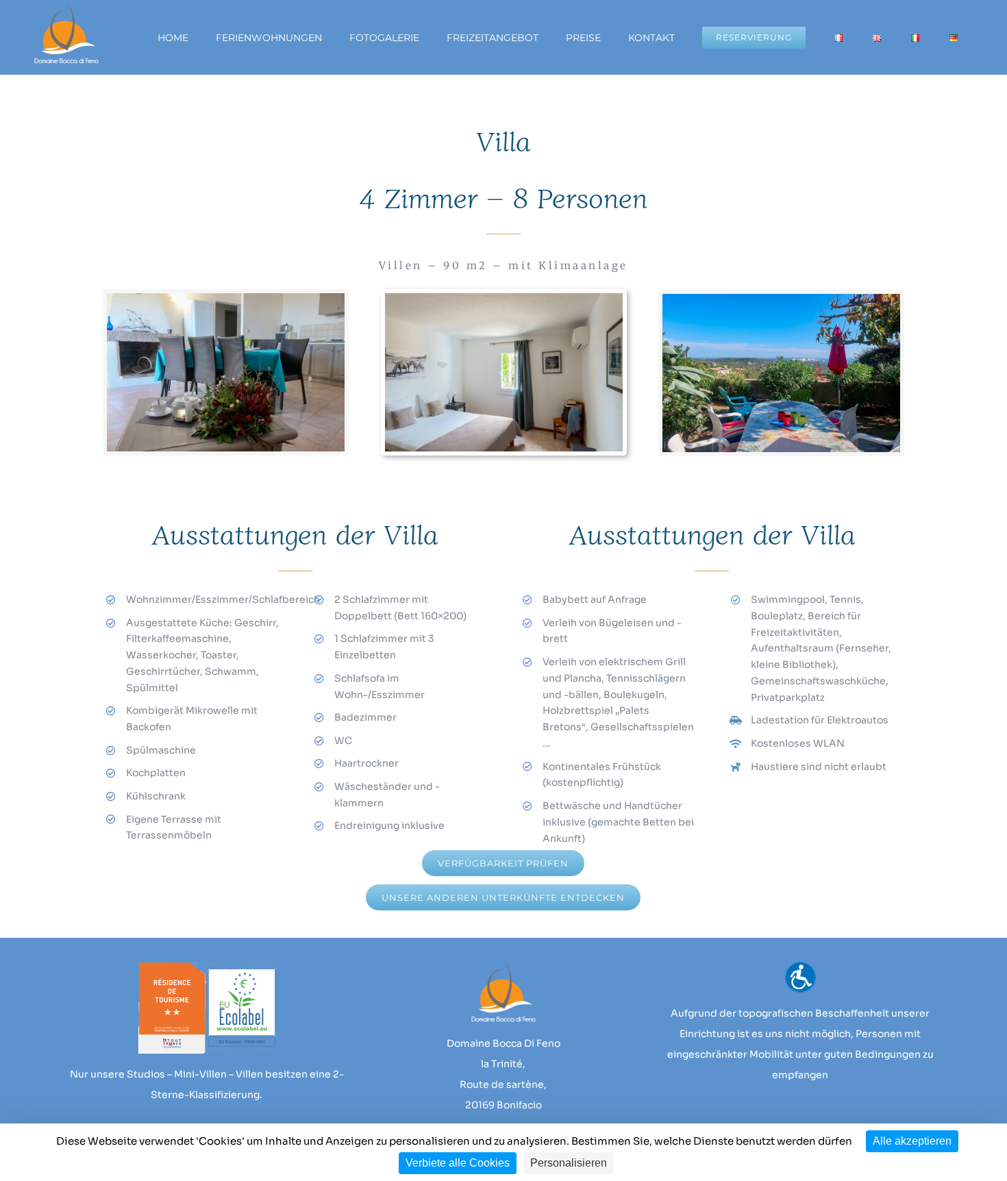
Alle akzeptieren (912, 1141)
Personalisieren (568, 1163)
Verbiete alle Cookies (458, 1163)
